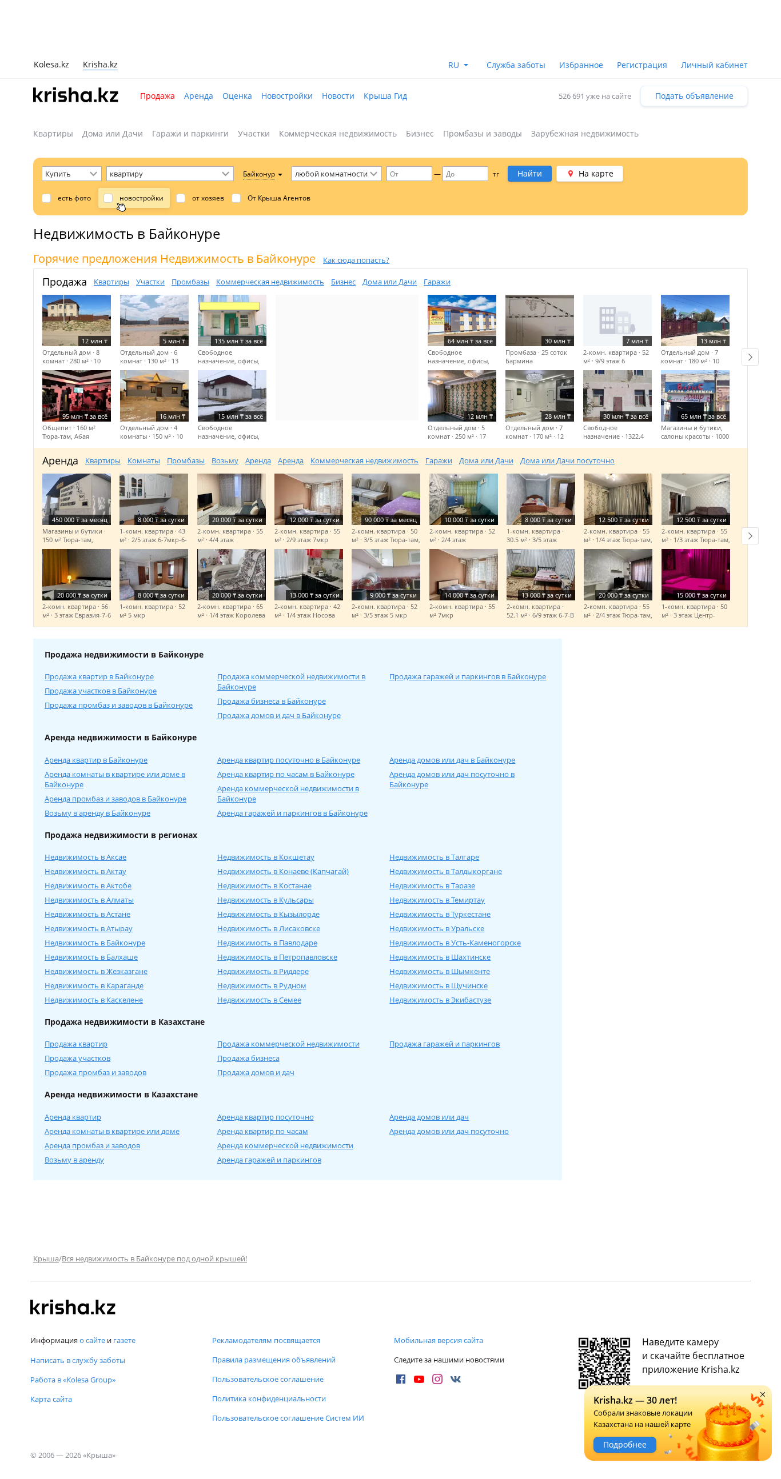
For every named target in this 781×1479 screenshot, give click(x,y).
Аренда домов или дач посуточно (449, 1131)
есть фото (74, 198)
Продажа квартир (76, 1044)
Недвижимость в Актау (85, 871)
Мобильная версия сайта (438, 1340)
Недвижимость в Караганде (94, 985)
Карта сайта (51, 1399)
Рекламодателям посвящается (266, 1340)
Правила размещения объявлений (274, 1359)
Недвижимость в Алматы (89, 900)
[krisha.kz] (73, 1308)
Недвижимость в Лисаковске (268, 928)
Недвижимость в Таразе (432, 885)
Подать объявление (694, 95)
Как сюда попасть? (356, 260)
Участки (254, 133)
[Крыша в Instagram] (437, 1379)
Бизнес (420, 133)
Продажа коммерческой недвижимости (288, 1044)
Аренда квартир (73, 1117)
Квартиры (53, 133)
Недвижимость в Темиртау (437, 900)
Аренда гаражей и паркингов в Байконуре (292, 813)
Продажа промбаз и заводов (95, 1072)
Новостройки (287, 95)
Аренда (198, 95)
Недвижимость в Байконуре (95, 942)
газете (124, 1340)
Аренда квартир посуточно (265, 1117)
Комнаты (143, 460)
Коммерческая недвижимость (338, 133)
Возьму (225, 460)
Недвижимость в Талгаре (434, 857)
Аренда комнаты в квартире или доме (112, 1131)
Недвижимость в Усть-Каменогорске (455, 942)
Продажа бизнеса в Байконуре (271, 701)
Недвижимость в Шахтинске (440, 957)
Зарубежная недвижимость (585, 133)
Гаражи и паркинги (190, 133)
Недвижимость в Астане (87, 914)
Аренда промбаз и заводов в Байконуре (115, 798)
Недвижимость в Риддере (263, 971)
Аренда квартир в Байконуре (96, 760)
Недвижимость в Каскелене (94, 1000)
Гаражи (437, 281)
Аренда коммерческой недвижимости (285, 1145)
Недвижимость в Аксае (85, 857)
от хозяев (208, 198)
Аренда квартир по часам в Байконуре (285, 774)
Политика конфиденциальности (269, 1398)
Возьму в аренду (74, 1160)
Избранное (581, 64)
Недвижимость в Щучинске (438, 985)
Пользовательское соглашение (268, 1379)
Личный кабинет (714, 64)
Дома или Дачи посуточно (567, 460)
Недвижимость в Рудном (261, 985)
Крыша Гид (385, 95)
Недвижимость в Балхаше (91, 957)
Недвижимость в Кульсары (265, 900)
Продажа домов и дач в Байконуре (279, 715)
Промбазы (190, 281)
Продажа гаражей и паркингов (444, 1044)
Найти (529, 173)
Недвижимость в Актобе (88, 885)
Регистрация (642, 64)
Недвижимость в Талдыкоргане (445, 871)
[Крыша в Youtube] (419, 1379)
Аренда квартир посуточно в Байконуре (288, 760)
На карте (596, 173)
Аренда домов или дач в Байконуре (452, 760)
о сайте (92, 1340)
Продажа (157, 95)
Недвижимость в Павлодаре (267, 942)
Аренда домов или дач (429, 1117)
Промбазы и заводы (482, 133)
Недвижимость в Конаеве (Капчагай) (283, 871)
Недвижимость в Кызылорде (268, 914)
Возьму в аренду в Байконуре (97, 813)
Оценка (237, 95)
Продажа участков (77, 1058)
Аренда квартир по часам (262, 1131)
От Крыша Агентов (279, 198)
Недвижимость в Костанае (264, 885)
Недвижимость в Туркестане (440, 914)
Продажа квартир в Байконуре (99, 676)
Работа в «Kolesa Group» (72, 1379)
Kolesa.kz (51, 64)
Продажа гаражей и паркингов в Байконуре (467, 676)
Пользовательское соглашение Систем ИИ (288, 1418)
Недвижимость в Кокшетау (265, 857)
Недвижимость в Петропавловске (277, 957)
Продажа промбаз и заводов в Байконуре (119, 705)
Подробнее (625, 1444)
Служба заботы (516, 64)
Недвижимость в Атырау (89, 928)
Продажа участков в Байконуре (101, 691)
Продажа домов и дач (255, 1072)
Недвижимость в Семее (259, 1000)
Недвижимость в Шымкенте (439, 971)
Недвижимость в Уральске (436, 928)
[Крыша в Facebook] (401, 1379)
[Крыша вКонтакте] (456, 1379)
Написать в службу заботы (77, 1360)
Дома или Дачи (112, 133)
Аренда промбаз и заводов (92, 1145)
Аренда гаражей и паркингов (269, 1160)
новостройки (141, 198)
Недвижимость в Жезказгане (96, 971)
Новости (338, 95)
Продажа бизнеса (248, 1058)
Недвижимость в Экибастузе (440, 1000)
